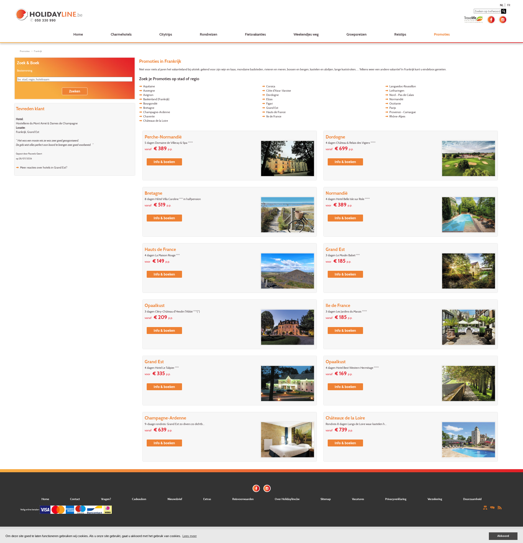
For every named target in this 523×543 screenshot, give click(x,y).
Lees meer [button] (189, 536)
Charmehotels (121, 34)
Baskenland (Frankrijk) (156, 99)
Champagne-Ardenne (156, 112)
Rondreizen (208, 34)
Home (78, 34)
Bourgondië (150, 103)
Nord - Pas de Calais (401, 95)
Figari (269, 103)
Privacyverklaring (395, 499)
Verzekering (435, 499)
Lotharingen (396, 90)
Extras (207, 499)
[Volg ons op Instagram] (502, 19)
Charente (149, 116)
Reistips (400, 34)
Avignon (148, 95)
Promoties (442, 34)
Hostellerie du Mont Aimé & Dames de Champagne (47, 123)
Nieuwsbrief (175, 499)
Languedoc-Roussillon (402, 86)
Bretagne (148, 107)
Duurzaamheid (472, 499)
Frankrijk (38, 51)
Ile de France (273, 116)
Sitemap (326, 499)
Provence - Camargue (402, 112)
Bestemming (24, 70)
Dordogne (272, 95)
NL (501, 5)
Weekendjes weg (306, 34)
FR (508, 5)
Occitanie (395, 103)
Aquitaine (149, 86)
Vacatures (358, 499)
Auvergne (149, 90)
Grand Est (272, 107)
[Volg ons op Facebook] (491, 19)
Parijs (392, 107)
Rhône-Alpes (397, 116)
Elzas (269, 99)
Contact (75, 499)
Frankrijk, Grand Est (27, 132)
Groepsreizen (356, 34)
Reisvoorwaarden (243, 499)
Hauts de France (276, 112)
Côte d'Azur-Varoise (278, 90)
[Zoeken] (503, 11)
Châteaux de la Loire (155, 120)
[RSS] (499, 507)
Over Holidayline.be (287, 499)
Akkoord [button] (503, 535)
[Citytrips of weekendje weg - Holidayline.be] (116, 15)
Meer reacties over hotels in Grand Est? (43, 167)
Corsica (270, 86)
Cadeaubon (139, 499)
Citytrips (165, 34)
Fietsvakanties (255, 34)
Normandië (396, 99)
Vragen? (106, 499)
